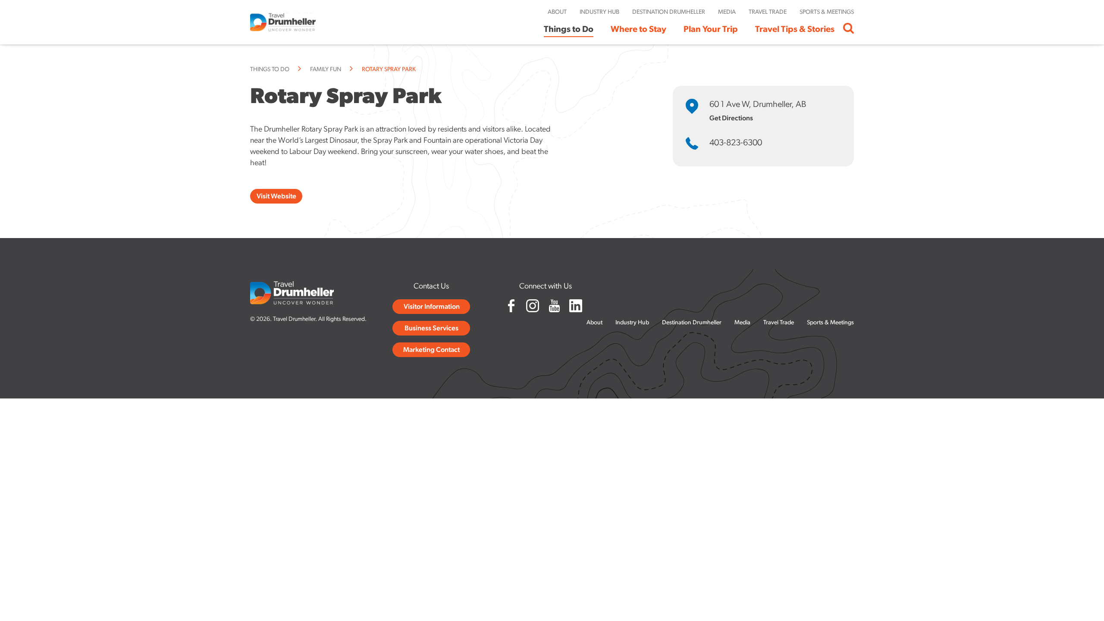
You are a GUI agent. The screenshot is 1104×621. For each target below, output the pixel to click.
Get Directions (731, 118)
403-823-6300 (735, 143)
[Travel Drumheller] (283, 22)
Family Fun (325, 69)
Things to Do (269, 69)
